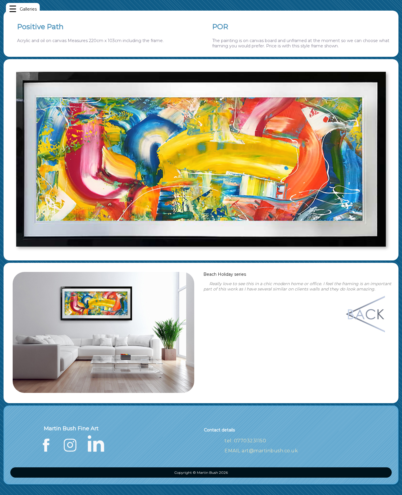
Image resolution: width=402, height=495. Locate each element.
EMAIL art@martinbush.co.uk (261, 451)
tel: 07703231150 (245, 440)
